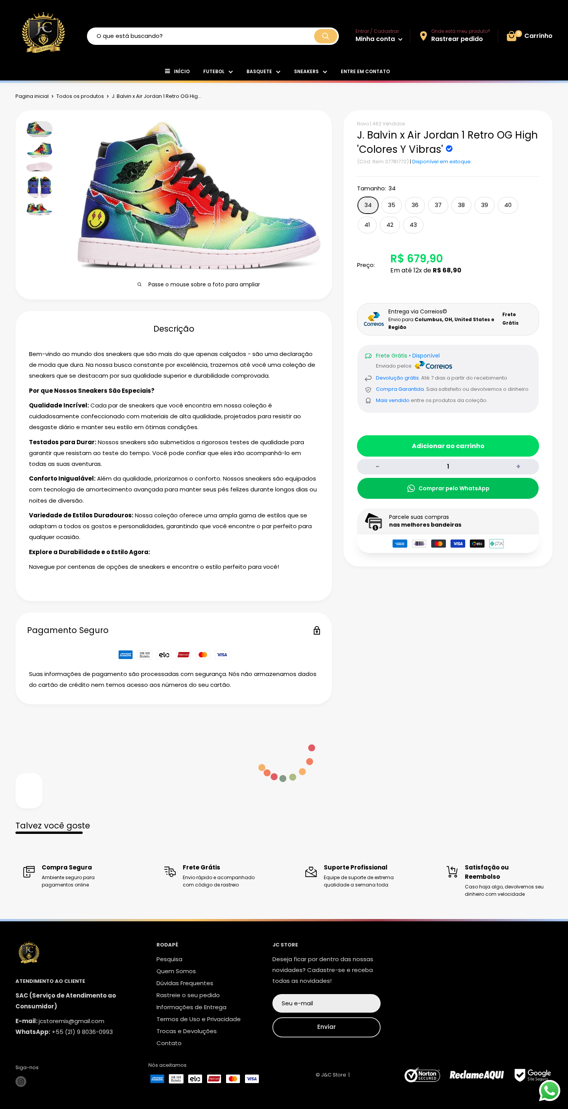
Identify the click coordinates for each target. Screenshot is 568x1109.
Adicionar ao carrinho (448, 446)
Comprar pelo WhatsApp (454, 488)
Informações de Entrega (191, 1007)
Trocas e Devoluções (186, 1031)
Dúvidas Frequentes (184, 983)
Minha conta (375, 38)
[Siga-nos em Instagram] (20, 1081)
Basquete (259, 71)
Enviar (326, 1027)
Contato (169, 1043)
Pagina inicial (32, 96)
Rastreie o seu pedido (188, 995)
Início (182, 71)
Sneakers (306, 71)
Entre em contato (365, 71)
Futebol (213, 71)
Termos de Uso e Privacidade (198, 1019)
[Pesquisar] (325, 36)
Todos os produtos (80, 96)
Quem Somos (176, 971)
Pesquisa (169, 959)
